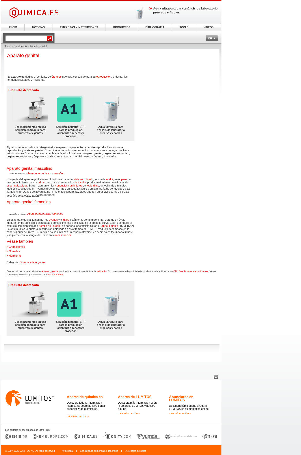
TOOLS (184, 27)
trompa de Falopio (50, 226)
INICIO (13, 27)
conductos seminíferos (68, 185)
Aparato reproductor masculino (45, 173)
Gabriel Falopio (109, 226)
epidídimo (93, 185)
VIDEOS (209, 27)
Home (7, 46)
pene (124, 179)
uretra (109, 179)
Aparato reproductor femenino (45, 213)
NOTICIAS (38, 27)
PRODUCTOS (121, 27)
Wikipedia (102, 271)
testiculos (81, 182)
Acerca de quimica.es (85, 397)
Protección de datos (135, 450)
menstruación (63, 235)
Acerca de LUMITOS (135, 397)
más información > (78, 416)
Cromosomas (17, 246)
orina (41, 182)
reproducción (103, 76)
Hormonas (15, 255)
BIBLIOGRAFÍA (154, 27)
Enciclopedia (20, 46)
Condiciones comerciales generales (99, 450)
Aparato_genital (50, 271)
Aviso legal (67, 450)
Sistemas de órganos (32, 262)
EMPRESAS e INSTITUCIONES (79, 27)
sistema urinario (83, 179)
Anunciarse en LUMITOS (181, 398)
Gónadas (14, 251)
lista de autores (55, 274)
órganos (56, 76)
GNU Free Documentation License (190, 271)
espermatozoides (17, 185)
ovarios (53, 219)
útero (66, 219)
